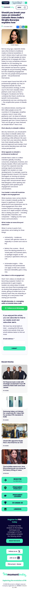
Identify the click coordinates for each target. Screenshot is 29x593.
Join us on (13, 558)
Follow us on (13, 551)
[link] (14, 480)
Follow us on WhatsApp (15, 308)
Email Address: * (8, 339)
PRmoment (14, 564)
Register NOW (14, 541)
